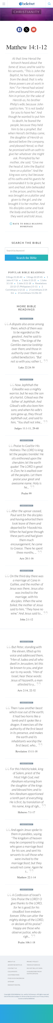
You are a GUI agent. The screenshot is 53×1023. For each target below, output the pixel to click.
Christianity (27, 12)
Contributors (13, 975)
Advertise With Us (15, 965)
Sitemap (11, 981)
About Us (11, 961)
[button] (49, 4)
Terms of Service (33, 965)
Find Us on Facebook (16, 978)
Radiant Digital (14, 985)
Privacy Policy (32, 961)
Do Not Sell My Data (34, 968)
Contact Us (12, 968)
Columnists (12, 971)
